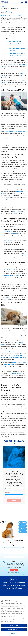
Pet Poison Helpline (17, 211)
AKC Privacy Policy (24, 574)
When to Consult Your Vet (15, 55)
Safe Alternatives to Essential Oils (17, 53)
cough (19, 189)
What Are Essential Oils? (15, 41)
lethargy (3, 71)
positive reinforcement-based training (17, 357)
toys (9, 297)
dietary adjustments (17, 373)
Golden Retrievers (21, 362)
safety (14, 15)
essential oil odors (8, 240)
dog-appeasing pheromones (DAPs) (15, 351)
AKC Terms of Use (12, 563)
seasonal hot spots (5, 366)
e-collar (14, 379)
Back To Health (5, 6)
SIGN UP (14, 570)
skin (3, 15)
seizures (10, 195)
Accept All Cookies (14, 625)
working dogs (16, 233)
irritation (10, 257)
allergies (6, 15)
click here (18, 572)
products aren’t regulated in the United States (14, 131)
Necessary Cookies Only (14, 629)
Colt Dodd (5, 11)
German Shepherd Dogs (8, 364)
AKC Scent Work (8, 231)
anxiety (13, 122)
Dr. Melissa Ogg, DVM (13, 64)
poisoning (23, 257)
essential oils (18, 15)
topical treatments (14, 275)
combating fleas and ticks (12, 269)
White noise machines (12, 355)
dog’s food (5, 297)
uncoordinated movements (18, 71)
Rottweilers (14, 362)
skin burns (22, 255)
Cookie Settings (14, 633)
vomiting (22, 68)
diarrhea (18, 191)
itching (10, 15)
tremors (7, 71)
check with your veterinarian (11, 411)
